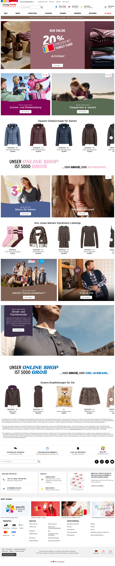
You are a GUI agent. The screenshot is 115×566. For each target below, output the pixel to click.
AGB (3, 549)
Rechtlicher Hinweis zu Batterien (100, 532)
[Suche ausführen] (41, 7)
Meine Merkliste (33, 540)
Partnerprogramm (72, 532)
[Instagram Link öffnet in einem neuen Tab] (102, 462)
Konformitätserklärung (97, 535)
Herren (77, 13)
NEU (6, 13)
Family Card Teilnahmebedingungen (54, 527)
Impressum (5, 551)
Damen (63, 13)
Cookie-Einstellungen (20, 549)
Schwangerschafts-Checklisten (53, 534)
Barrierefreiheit (19, 551)
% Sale (107, 13)
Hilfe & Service (65, 1)
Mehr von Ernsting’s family (26, 1)
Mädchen (32, 13)
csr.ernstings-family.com (76, 429)
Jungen (48, 13)
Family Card (51, 1)
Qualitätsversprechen (43, 1)
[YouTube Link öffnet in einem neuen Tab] (112, 462)
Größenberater (33, 533)
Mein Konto (32, 538)
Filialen (93, 526)
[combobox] (30, 7)
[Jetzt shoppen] (25, 94)
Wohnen (92, 13)
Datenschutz (9, 549)
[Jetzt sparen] (57, 45)
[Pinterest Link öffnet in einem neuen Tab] (107, 462)
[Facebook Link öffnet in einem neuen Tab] (97, 462)
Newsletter (58, 1)
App (49, 531)
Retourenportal (52, 524)
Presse (92, 529)
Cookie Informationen (54, 540)
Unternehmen (71, 529)
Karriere (69, 526)
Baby (18, 13)
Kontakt (93, 524)
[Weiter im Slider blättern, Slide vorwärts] (111, 137)
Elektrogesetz (71, 535)
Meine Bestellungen (53, 538)
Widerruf (11, 551)
